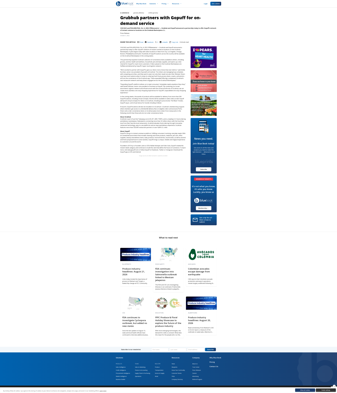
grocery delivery (138, 13)
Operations (138, 376)
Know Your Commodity (178, 370)
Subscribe (203, 169)
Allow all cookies (305, 390)
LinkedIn (165, 42)
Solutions (152, 4)
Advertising (195, 376)
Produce (157, 367)
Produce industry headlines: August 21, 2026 (133, 271)
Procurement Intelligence (123, 373)
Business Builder (120, 379)
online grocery (153, 13)
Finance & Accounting (141, 370)
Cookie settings (326, 390)
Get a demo (216, 4)
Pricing (164, 4)
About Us (195, 364)
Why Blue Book (141, 4)
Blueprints (126, 264)
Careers (194, 373)
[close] (334, 386)
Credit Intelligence (121, 370)
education (159, 313)
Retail (156, 376)
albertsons (192, 313)
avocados (192, 264)
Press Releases (196, 370)
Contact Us (213, 366)
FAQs (173, 376)
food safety (159, 264)
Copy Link (175, 42)
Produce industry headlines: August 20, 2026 (199, 320)
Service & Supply (159, 373)
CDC (123, 313)
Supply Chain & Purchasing (142, 373)
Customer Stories (177, 373)
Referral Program (197, 379)
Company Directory (177, 379)
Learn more (103, 391)
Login (206, 4)
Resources (175, 4)
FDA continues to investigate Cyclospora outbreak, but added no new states (134, 321)
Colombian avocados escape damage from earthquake (199, 271)
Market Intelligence (121, 376)
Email (141, 42)
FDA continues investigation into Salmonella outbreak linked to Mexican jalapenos (166, 274)
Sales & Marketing (140, 367)
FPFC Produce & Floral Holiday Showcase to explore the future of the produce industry (168, 321)
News (173, 364)
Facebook (150, 42)
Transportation (159, 370)
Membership (202, 208)
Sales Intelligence (121, 367)
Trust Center (195, 367)
